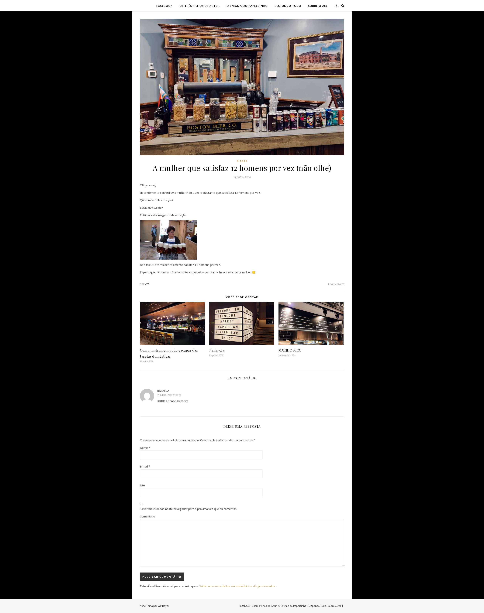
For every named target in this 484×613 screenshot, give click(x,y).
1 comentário (336, 284)
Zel (147, 284)
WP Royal (163, 606)
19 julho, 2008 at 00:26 (169, 395)
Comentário (147, 516)
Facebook (164, 6)
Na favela (216, 350)
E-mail (145, 466)
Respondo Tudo (288, 6)
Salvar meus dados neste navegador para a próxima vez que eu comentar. (188, 509)
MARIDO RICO (290, 350)
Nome (145, 448)
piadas (242, 161)
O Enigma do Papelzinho (247, 6)
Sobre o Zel (318, 6)
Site (142, 485)
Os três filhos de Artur (199, 6)
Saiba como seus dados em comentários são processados (237, 586)
